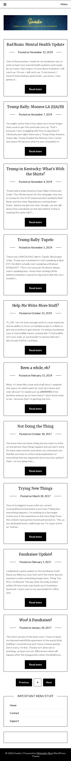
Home (13, 705)
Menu (63, 4)
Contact (14, 713)
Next (49, 682)
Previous (24, 682)
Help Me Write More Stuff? (35, 305)
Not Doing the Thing (35, 426)
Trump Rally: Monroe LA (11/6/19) (35, 107)
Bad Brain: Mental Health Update (35, 44)
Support (14, 720)
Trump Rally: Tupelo (35, 240)
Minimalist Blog (45, 753)
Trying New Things (35, 488)
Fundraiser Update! (35, 554)
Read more (35, 89)
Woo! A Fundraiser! (35, 620)
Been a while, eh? (35, 368)
